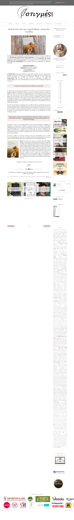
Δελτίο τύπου (57, 269)
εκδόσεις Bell (62, 317)
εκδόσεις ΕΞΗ (62, 289)
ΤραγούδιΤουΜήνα (56, 402)
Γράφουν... (65, 267)
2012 (60, 232)
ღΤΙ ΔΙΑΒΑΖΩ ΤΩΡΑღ (61, 181)
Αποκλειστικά (55, 251)
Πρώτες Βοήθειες (58, 380)
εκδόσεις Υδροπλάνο (58, 312)
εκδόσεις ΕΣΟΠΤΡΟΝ (56, 290)
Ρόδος (54, 381)
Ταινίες (63, 392)
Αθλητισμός (60, 241)
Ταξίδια (54, 393)
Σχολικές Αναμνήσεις (57, 389)
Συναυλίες (63, 385)
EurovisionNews (63, 421)
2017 (66, 233)
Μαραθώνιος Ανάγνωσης (57, 353)
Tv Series (55, 446)
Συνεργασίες (57, 388)
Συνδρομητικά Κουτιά (56, 386)
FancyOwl (54, 423)
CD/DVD (58, 416)
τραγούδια (55, 400)
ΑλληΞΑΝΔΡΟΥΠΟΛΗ (56, 245)
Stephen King (61, 443)
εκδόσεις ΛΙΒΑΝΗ (58, 298)
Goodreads (61, 424)
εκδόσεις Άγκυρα (60, 275)
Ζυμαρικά (59, 335)
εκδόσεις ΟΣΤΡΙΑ (56, 304)
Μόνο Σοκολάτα (62, 358)
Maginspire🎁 (62, 432)
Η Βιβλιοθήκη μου (32, 176)
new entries (11, 226)
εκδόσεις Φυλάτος (62, 313)
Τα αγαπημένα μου (60, 390)
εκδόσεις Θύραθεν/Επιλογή (57, 293)
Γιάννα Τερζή (58, 261)
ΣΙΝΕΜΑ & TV (39, 23)
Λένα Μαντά (59, 350)
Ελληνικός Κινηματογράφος (58, 329)
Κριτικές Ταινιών (57, 349)
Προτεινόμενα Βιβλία (63, 378)
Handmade (55, 425)
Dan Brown (59, 419)
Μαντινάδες (65, 351)
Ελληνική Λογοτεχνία (23, 176)
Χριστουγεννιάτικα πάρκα (56, 408)
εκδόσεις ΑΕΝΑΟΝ (59, 277)
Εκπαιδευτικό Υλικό (63, 325)
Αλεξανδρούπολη (61, 243)
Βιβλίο (11, 176)
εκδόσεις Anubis (56, 317)
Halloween (65, 424)
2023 (64, 236)
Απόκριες (63, 251)
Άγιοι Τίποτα (58, 183)
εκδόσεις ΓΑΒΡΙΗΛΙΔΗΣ (61, 282)
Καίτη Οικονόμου (58, 343)
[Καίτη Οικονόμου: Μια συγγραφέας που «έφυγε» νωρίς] (60, 160)
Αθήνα (54, 241)
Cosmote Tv (55, 419)
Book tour (61, 415)
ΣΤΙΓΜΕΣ (9, 23)
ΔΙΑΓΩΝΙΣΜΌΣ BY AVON (58, 271)
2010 (54, 232)
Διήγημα (64, 273)
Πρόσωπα (62, 376)
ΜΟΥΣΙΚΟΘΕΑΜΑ (58, 23)
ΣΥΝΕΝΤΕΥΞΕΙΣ (48, 23)
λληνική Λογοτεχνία (56, 351)
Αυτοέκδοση (55, 253)
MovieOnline (62, 435)
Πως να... (64, 380)
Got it (63, 2)
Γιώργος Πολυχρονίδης (58, 265)
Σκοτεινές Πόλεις (61, 382)
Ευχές (61, 333)
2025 (58, 237)
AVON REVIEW (58, 412)
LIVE (54, 432)
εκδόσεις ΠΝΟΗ (56, 309)
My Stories (61, 436)
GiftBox (65, 423)
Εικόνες (63, 274)
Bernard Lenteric (56, 413)
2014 (54, 233)
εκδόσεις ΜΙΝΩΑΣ (63, 301)
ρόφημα (58, 381)
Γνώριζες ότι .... (58, 267)
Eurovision (56, 421)
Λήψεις (64, 350)
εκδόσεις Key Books (58, 320)
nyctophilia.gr (60, 440)
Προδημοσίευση (56, 376)
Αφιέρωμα (62, 253)
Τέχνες (59, 393)
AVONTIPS (63, 412)
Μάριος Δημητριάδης (58, 354)
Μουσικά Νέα (62, 359)
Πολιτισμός (57, 373)
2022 (8, 176)
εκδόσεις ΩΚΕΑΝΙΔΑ (62, 316)
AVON (65, 411)
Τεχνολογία (65, 393)
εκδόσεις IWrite (64, 318)
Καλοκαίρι (55, 344)
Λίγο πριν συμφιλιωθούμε (17, 61)
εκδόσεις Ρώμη (63, 309)
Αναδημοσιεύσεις (56, 248)
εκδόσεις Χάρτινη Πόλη (57, 314)
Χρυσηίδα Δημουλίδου (59, 409)
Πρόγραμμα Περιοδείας (60, 374)
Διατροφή (54, 273)
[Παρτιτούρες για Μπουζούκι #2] (60, 175)
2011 (57, 232)
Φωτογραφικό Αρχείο (57, 405)
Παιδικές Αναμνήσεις (57, 365)
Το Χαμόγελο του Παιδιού (61, 397)
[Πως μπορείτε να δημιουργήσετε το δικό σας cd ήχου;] (60, 146)
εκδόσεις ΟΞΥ (55, 302)
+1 (65, 23)
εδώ (38, 172)
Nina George (63, 439)
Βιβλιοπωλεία (63, 258)
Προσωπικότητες (64, 377)
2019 (61, 235)
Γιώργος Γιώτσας (56, 263)
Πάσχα (61, 369)
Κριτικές (47, 176)
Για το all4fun (55, 259)
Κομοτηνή (54, 347)
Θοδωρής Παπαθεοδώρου (57, 340)
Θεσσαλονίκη (64, 339)
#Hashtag (63, 229)
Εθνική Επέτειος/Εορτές (56, 274)
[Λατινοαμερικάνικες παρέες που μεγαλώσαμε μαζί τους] (60, 132)
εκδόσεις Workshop (56, 325)
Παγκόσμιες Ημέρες (61, 363)
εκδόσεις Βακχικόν (59, 281)
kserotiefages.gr (63, 431)
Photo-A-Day (57, 441)
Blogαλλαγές (55, 415)
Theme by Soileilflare (69, 510)
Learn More (58, 2)
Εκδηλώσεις (55, 275)
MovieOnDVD (55, 435)
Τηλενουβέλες (57, 394)
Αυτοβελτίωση (62, 252)
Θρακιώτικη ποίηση (63, 342)
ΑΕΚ (65, 240)
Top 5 (56, 444)
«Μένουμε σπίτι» (56, 229)
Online (65, 440)
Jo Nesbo (64, 428)
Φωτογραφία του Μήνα (60, 404)
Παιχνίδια (63, 366)
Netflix (64, 437)
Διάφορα (59, 273)
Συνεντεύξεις (64, 386)
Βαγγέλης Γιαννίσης (56, 255)
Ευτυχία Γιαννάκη (56, 333)
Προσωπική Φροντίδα (56, 377)
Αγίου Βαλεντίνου (60, 240)
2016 (62, 233)
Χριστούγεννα (62, 406)
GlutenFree (57, 424)
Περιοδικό (60, 370)
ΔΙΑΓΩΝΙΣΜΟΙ (31, 23)
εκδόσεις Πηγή (16, 176)
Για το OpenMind (63, 259)
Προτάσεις (56, 378)
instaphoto (58, 428)
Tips (66, 443)
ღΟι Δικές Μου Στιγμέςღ (8, 510)
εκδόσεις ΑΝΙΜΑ (60, 278)
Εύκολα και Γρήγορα (61, 332)
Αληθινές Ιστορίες (57, 244)
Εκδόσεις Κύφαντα (64, 297)
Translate (61, 37)
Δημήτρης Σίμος (64, 269)
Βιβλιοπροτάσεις (56, 258)
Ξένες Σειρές (61, 361)
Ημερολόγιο (59, 338)
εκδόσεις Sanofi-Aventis (61, 324)
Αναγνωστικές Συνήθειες (62, 247)
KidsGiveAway (55, 431)
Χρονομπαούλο (64, 408)
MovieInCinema (56, 433)
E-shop (63, 420)
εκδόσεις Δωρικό (62, 285)
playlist (62, 441)
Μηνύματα (61, 355)
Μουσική (55, 361)
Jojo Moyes (55, 429)
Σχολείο (63, 388)
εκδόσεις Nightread (62, 321)
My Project (55, 436)
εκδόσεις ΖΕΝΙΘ (63, 290)
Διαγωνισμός (59, 270)
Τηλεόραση (62, 394)
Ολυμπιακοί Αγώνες (63, 362)
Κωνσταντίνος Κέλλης (59, 185)
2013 (64, 232)
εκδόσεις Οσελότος (62, 302)
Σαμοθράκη (61, 381)
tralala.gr (64, 444)
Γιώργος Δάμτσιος (63, 263)
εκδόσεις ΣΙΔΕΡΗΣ (63, 310)
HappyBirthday (60, 425)
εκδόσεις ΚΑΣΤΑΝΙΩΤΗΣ (62, 294)
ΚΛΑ (64, 346)
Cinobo (62, 416)
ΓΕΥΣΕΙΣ (23, 23)
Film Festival (60, 423)
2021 (56, 236)
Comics (64, 417)
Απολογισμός (55, 252)
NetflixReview (55, 439)
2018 (56, 235)
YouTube (56, 447)
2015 (58, 233)
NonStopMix (55, 440)
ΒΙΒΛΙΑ (17, 23)
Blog (63, 413)
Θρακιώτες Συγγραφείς (40, 176)
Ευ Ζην (55, 332)
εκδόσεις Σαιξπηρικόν (56, 310)
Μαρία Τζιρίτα (64, 353)
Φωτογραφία (64, 402)
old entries (47, 226)
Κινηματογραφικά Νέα (57, 346)
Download (64, 419)
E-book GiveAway (56, 420)
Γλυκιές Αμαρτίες (63, 266)
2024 (54, 237)
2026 (63, 237)
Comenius (60, 417)
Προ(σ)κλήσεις (64, 373)
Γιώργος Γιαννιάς (62, 262)
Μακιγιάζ (61, 351)
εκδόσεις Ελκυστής (57, 286)
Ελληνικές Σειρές (64, 326)
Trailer (60, 444)
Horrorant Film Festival (60, 427)
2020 (66, 235)
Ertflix (66, 420)
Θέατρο (57, 339)
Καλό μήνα (64, 343)
